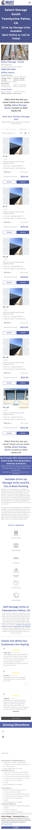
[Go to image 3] (16, 354)
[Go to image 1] (14, 354)
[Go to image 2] (15, 354)
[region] (16, 742)
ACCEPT (16, 827)
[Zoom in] (3, 731)
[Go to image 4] (17, 354)
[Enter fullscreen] (3, 737)
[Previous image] (4, 146)
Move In (22, 182)
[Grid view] (25, 133)
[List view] (28, 133)
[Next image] (27, 146)
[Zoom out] (3, 734)
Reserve (9, 182)
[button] (3, 52)
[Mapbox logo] (5, 753)
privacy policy (8, 824)
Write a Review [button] (16, 718)
